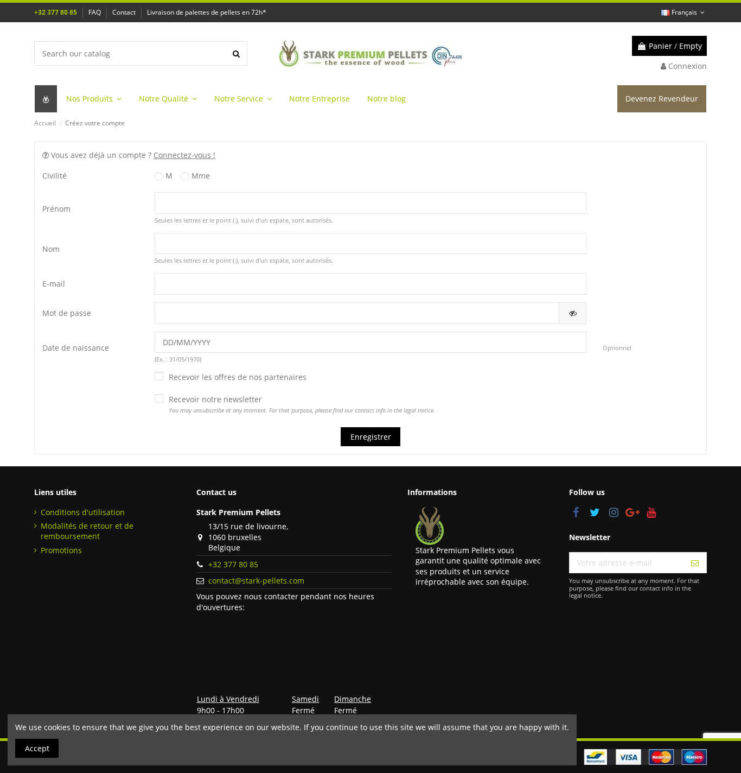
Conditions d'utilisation (83, 512)
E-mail (53, 283)
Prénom (56, 209)
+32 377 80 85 (56, 12)
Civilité (54, 175)
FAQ (95, 12)
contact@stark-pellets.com (256, 580)
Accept (37, 748)
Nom (51, 249)
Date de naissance (75, 348)
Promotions (61, 550)
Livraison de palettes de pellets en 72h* (206, 12)
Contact (124, 12)
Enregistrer (370, 437)
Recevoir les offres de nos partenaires (237, 377)
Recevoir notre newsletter (302, 404)
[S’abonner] (694, 563)
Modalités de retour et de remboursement (87, 531)
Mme (199, 175)
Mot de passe (66, 313)
